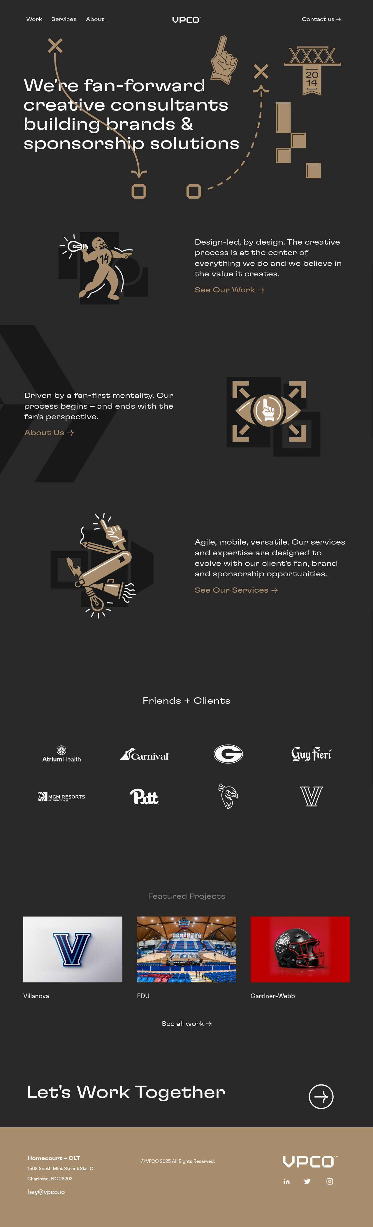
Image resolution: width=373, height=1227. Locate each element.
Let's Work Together (125, 1092)
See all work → (186, 1024)
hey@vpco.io (46, 1192)
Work (34, 19)
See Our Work (230, 290)
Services (64, 19)
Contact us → (321, 19)
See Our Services (236, 590)
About (95, 19)
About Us (49, 433)
